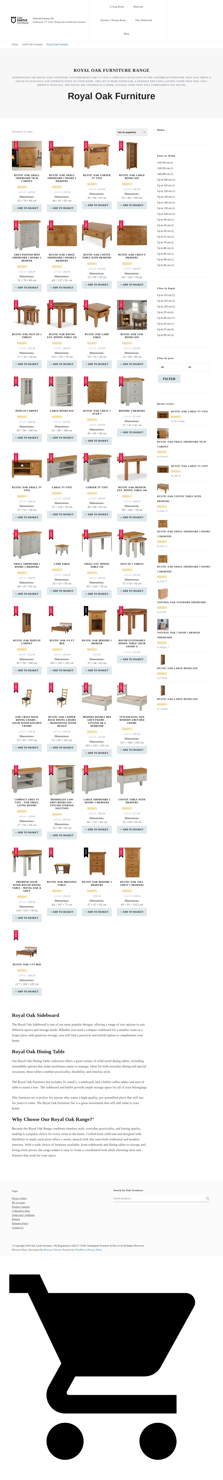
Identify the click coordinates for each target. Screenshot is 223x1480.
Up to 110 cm (164, 185)
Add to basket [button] (28, 208)
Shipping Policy (20, 1223)
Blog (126, 34)
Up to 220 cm (164, 306)
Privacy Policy (19, 1198)
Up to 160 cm (164, 213)
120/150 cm (163, 168)
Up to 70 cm (163, 242)
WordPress (80, 1249)
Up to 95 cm (163, 265)
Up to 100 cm (164, 179)
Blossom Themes (52, 1249)
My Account (18, 1202)
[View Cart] (111, 1477)
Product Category (21, 1206)
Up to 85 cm (163, 253)
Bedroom (138, 7)
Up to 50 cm (163, 231)
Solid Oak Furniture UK (43, 18)
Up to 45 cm (163, 225)
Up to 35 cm (163, 312)
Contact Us (18, 1227)
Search (206, 1198)
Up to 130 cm (164, 196)
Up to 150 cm (164, 208)
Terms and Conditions (23, 1215)
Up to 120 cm (164, 191)
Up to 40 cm (163, 219)
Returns (16, 1219)
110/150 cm (163, 162)
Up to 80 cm (163, 248)
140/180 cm (163, 174)
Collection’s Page (21, 1211)
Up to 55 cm (163, 236)
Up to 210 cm (164, 300)
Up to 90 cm (163, 259)
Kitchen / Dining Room (113, 20)
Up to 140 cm (164, 202)
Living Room (117, 7)
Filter (169, 379)
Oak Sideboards (143, 20)
